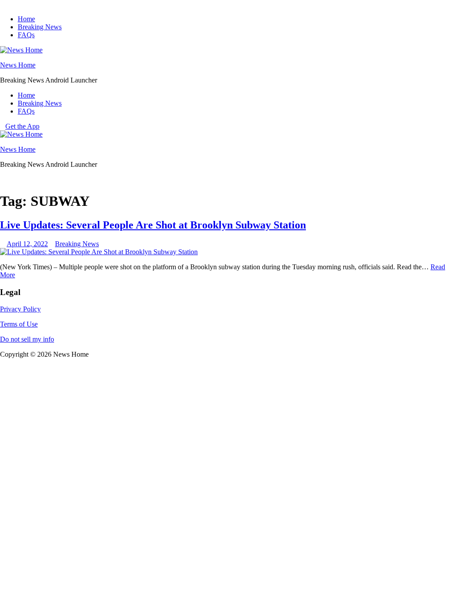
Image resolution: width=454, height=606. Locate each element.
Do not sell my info (27, 339)
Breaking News (40, 27)
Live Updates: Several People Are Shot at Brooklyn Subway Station (153, 225)
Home (26, 19)
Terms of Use (19, 324)
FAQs (26, 35)
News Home (17, 65)
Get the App (22, 126)
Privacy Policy (20, 309)
